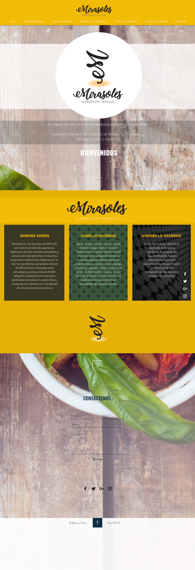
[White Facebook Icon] (185, 273)
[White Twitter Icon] (185, 281)
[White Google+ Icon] (185, 288)
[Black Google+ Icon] (101, 488)
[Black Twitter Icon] (93, 488)
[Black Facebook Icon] (85, 488)
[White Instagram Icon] (185, 296)
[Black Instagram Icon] (109, 488)
